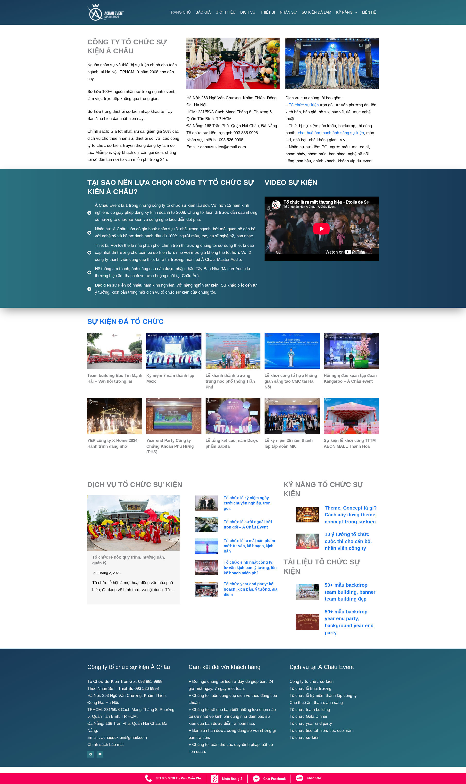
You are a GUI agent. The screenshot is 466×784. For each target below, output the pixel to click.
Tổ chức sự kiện (304, 105)
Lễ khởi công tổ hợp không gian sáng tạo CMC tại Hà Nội (291, 381)
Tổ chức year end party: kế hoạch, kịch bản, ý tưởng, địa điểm (250, 589)
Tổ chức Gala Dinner (308, 716)
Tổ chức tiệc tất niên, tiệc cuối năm (322, 730)
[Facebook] (90, 754)
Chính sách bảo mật (105, 744)
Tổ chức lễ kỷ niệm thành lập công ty (323, 695)
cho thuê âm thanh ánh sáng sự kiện (331, 133)
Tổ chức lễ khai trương (310, 688)
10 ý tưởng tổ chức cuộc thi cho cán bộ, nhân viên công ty (348, 541)
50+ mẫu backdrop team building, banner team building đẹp (350, 592)
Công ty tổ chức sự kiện (311, 681)
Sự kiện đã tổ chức (125, 321)
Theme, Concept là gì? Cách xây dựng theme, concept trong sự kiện (351, 514)
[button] (355, 12)
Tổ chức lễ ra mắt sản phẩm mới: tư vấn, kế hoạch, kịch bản (249, 546)
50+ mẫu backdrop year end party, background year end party (349, 622)
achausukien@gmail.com (124, 737)
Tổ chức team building (310, 709)
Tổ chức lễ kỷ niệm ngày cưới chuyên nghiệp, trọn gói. (247, 503)
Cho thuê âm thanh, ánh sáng (316, 702)
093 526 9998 (146, 688)
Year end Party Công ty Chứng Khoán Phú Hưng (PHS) (170, 446)
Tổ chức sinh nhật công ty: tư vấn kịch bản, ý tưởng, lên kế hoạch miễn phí (250, 567)
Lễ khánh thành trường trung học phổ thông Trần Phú (230, 381)
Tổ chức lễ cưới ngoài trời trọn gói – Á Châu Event (248, 524)
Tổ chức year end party (311, 723)
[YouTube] (100, 754)
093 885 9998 (150, 681)
